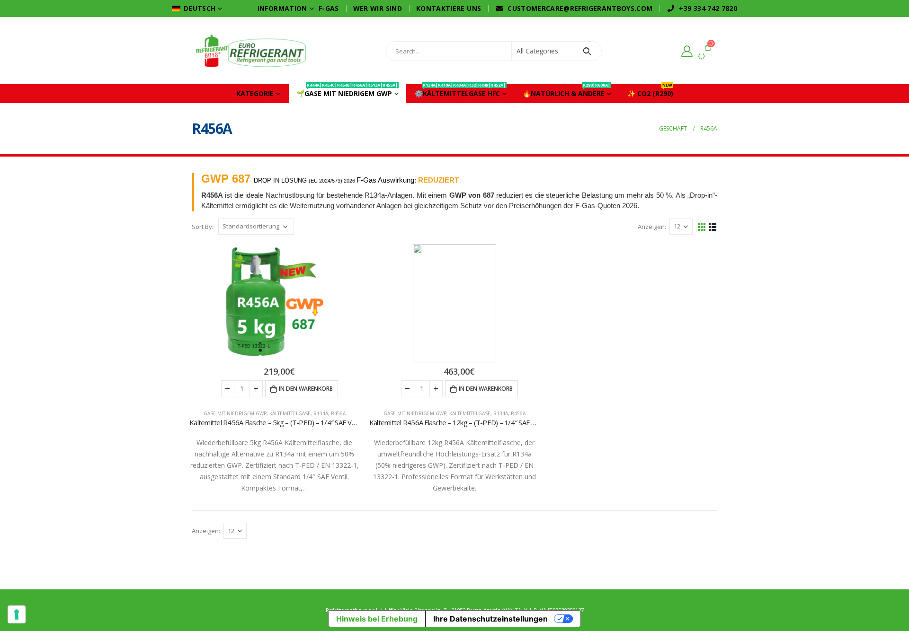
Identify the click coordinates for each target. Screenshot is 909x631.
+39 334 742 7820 (708, 8)
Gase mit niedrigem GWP (235, 413)
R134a (320, 413)
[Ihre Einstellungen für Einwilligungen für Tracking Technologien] (17, 614)
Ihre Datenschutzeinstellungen (490, 618)
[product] (275, 303)
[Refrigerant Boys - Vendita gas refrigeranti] (251, 50)
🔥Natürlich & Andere (566, 91)
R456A (338, 413)
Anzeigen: (652, 226)
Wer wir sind (377, 8)
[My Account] (687, 51)
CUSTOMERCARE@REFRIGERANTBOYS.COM (580, 8)
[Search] (587, 51)
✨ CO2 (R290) (650, 91)
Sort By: (203, 226)
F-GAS (329, 8)
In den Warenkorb (306, 389)
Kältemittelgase (290, 413)
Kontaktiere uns (448, 8)
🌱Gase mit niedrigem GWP (347, 91)
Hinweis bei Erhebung (377, 618)
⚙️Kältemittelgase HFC (460, 91)
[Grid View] (701, 226)
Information (282, 8)
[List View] (712, 226)
